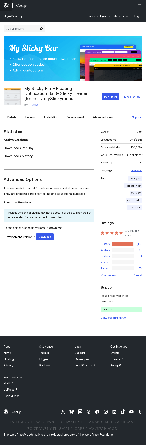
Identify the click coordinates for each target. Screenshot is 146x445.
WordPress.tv (85, 365)
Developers (82, 359)
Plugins (43, 359)
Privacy (8, 365)
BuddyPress (13, 396)
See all (138, 275)
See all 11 (136, 170)
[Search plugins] (41, 28)
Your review (108, 275)
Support (137, 117)
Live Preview (132, 96)
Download (110, 96)
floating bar (135, 178)
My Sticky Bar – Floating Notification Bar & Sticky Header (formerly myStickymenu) (56, 93)
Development (75, 117)
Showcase (46, 346)
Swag (115, 365)
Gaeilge (17, 412)
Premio (33, 104)
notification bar (133, 185)
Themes (44, 353)
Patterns (44, 365)
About (7, 346)
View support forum (113, 318)
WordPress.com (16, 377)
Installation (51, 117)
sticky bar (136, 193)
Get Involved (118, 346)
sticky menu (134, 207)
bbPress (11, 389)
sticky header (134, 200)
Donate (117, 359)
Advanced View (102, 117)
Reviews (30, 117)
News (7, 353)
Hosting (9, 359)
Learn (78, 346)
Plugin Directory (13, 16)
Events (114, 353)
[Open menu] (140, 5)
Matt (9, 383)
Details (11, 117)
